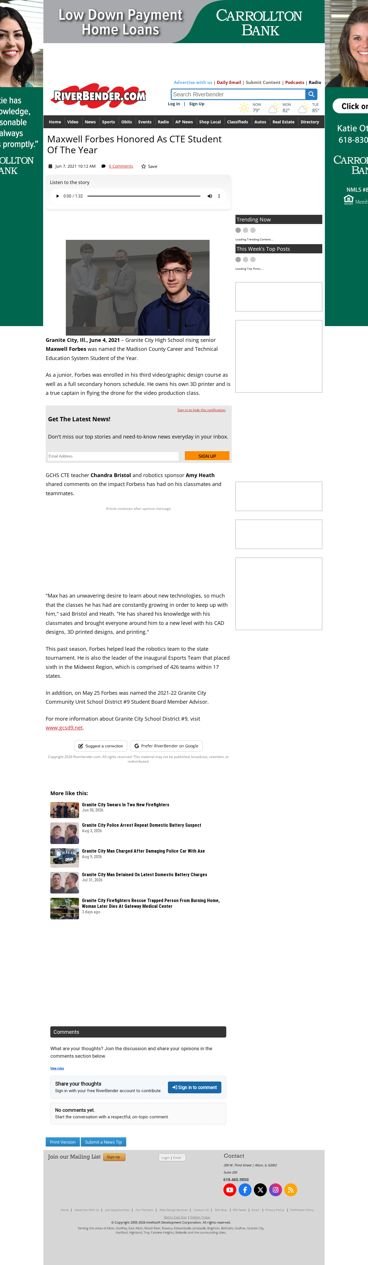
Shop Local (210, 122)
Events (145, 122)
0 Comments (121, 166)
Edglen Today (200, 1217)
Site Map (221, 1210)
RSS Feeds (239, 1210)
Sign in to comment (197, 1087)
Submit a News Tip (103, 1142)
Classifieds (237, 122)
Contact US (201, 1210)
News (90, 122)
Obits (126, 122)
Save (152, 166)
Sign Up (196, 103)
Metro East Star (175, 1217)
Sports (108, 122)
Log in (174, 103)
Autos (260, 122)
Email (177, 1157)
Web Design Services (174, 1210)
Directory (310, 122)
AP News (184, 122)
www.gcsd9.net (64, 727)
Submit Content (263, 82)
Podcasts (294, 82)
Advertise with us (193, 82)
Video (72, 122)
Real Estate (283, 122)
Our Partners (145, 1210)
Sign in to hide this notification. (201, 409)
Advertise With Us (87, 1210)
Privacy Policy (274, 1210)
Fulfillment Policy (302, 1210)
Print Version (63, 1142)
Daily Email (229, 82)
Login (165, 1157)
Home (55, 122)
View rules (57, 1068)
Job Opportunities (117, 1210)
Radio (315, 82)
